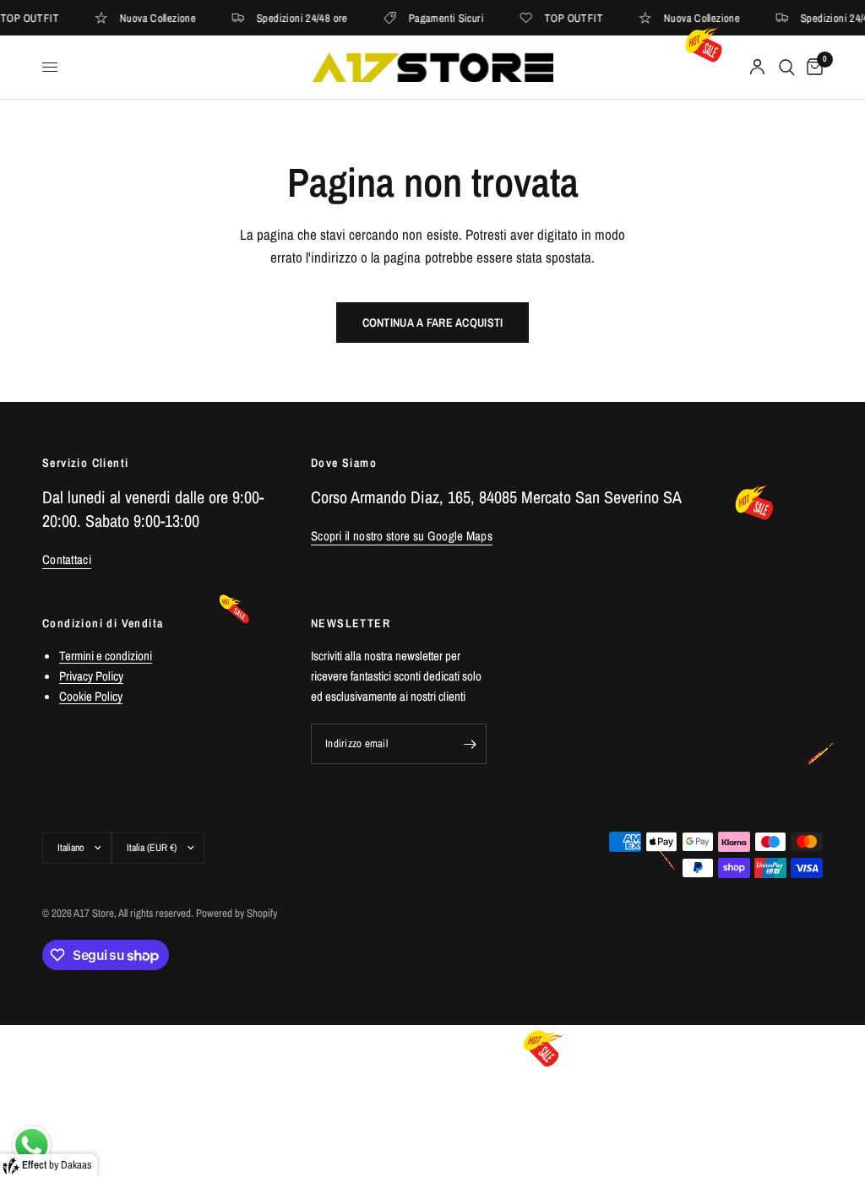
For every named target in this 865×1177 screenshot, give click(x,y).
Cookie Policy (90, 696)
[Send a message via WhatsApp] (31, 1145)
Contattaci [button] (66, 559)
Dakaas (76, 1165)
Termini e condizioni (105, 655)
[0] (812, 67)
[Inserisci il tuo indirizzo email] (470, 744)
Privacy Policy (91, 676)
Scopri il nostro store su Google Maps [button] (401, 536)
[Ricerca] (787, 67)
